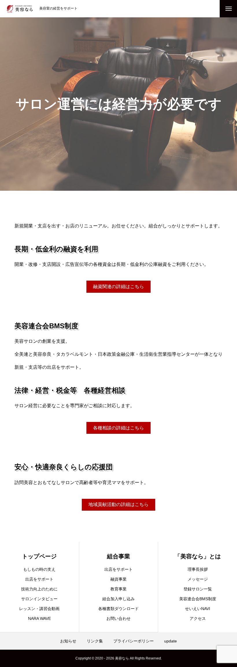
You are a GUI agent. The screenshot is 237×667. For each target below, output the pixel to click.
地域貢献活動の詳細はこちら (118, 504)
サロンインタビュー (39, 599)
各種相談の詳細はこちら (118, 427)
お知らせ (68, 641)
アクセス (198, 618)
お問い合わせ (118, 618)
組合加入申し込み (118, 599)
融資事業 (118, 579)
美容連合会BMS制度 (197, 599)
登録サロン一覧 (198, 589)
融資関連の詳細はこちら (118, 286)
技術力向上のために (39, 589)
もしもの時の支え (39, 569)
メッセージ (198, 579)
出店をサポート (39, 579)
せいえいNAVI (197, 609)
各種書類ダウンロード (118, 609)
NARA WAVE (39, 618)
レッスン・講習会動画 (39, 609)
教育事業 (118, 589)
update (170, 641)
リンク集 (95, 641)
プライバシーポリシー (133, 641)
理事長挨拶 (198, 569)
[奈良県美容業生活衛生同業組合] (20, 9)
